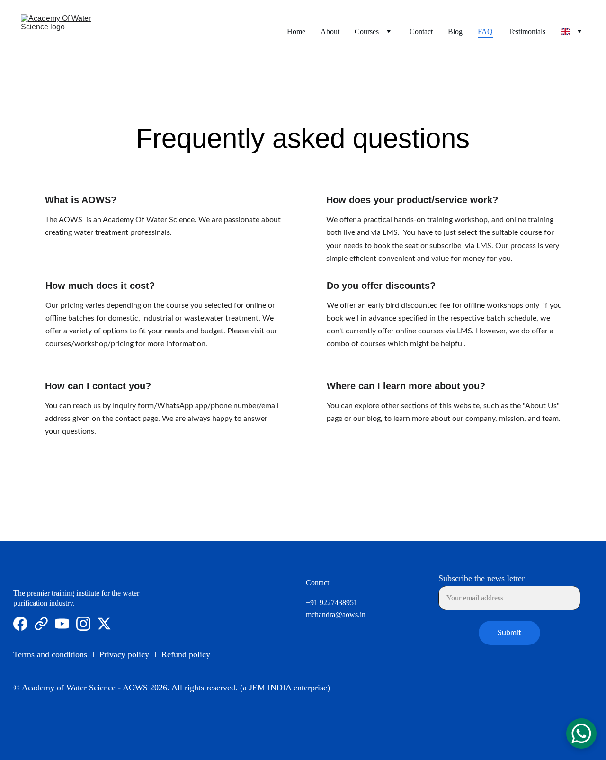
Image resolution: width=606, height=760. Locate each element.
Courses (367, 31)
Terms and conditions (50, 654)
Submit (510, 632)
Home (296, 31)
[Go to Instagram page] (83, 624)
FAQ (485, 31)
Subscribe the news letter (481, 578)
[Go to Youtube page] (62, 624)
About (330, 31)
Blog (455, 31)
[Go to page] (41, 624)
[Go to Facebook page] (20, 624)
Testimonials (526, 31)
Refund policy (185, 654)
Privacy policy (124, 654)
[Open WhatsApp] (581, 733)
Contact (421, 31)
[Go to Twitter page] (104, 624)
